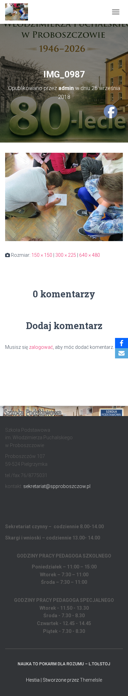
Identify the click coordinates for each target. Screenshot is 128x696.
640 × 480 (89, 255)
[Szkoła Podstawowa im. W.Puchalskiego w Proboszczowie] (19, 11)
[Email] (121, 353)
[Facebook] (121, 343)
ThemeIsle (91, 680)
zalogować (41, 347)
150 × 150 (41, 255)
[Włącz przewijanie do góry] (114, 682)
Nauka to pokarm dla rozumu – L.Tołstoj (64, 664)
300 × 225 (65, 255)
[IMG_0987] (64, 196)
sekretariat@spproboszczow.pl (56, 486)
